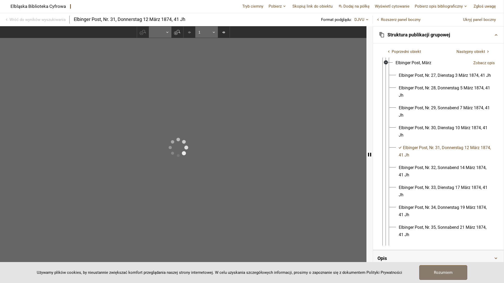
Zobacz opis (484, 63)
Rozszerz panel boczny (401, 19)
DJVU (359, 19)
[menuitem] (413, 63)
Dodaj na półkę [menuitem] (356, 6)
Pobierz (275, 6)
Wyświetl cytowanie (392, 6)
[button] (438, 34)
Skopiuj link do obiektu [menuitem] (312, 6)
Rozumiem (443, 272)
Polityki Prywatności (384, 272)
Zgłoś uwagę (485, 6)
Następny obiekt (470, 51)
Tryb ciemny (252, 6)
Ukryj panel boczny (479, 19)
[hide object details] (369, 154)
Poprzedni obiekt (406, 51)
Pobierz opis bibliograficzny (439, 6)
